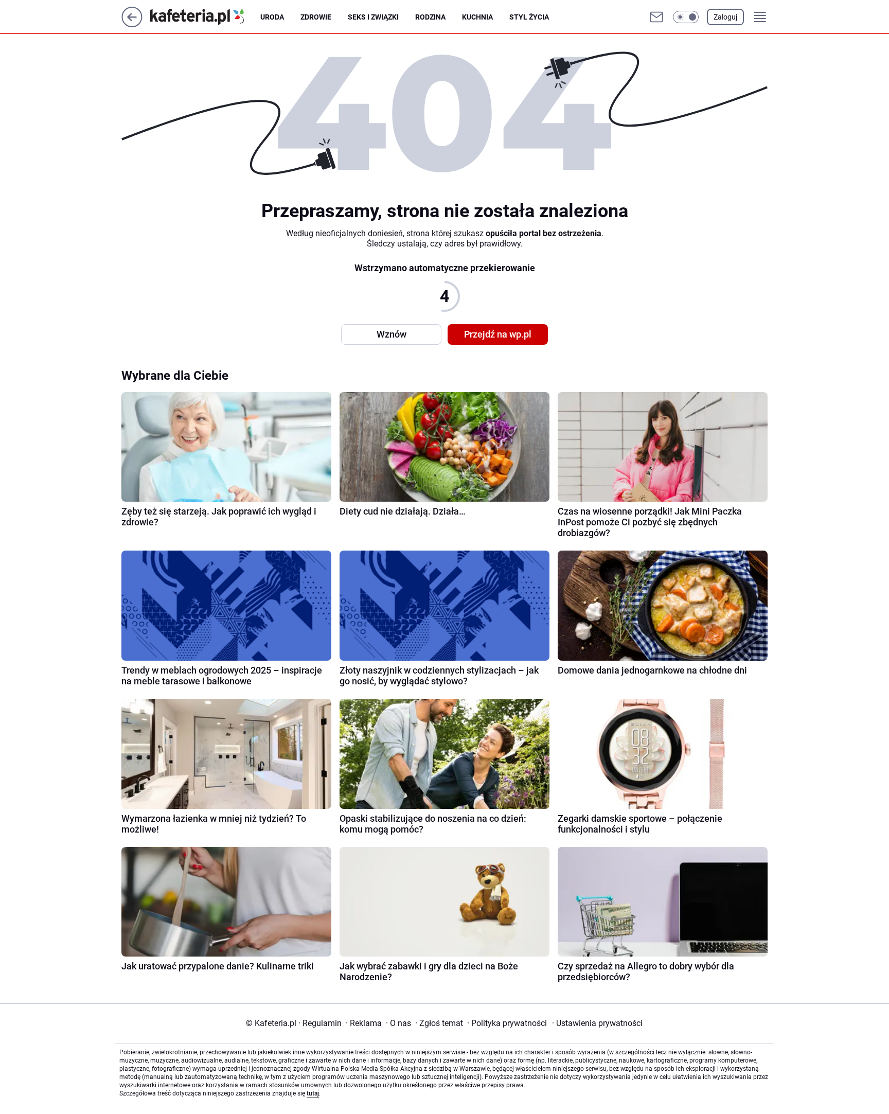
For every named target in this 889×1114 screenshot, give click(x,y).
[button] (686, 17)
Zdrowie (315, 17)
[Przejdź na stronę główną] (132, 24)
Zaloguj (725, 17)
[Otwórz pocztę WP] (656, 17)
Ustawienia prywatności (597, 1023)
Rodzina (430, 17)
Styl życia (529, 17)
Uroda (272, 17)
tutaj (313, 1093)
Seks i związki (373, 17)
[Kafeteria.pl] (205, 17)
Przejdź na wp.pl (497, 334)
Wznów (391, 334)
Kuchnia (477, 17)
